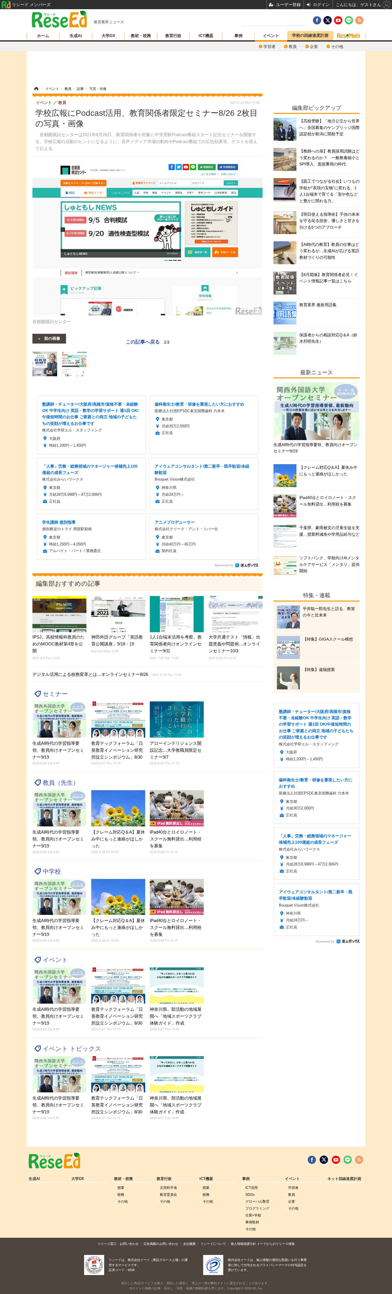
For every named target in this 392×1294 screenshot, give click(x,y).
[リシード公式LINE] (347, 1160)
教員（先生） (61, 782)
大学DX (108, 35)
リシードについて (213, 1243)
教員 (293, 46)
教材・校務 (141, 35)
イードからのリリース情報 (276, 1243)
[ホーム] (36, 89)
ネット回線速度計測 (344, 1179)
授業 (120, 1188)
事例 (238, 35)
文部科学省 (168, 1188)
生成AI (76, 35)
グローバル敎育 (257, 1201)
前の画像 (52, 338)
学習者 (269, 46)
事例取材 (252, 1222)
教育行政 (173, 35)
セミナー (55, 694)
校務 (120, 1195)
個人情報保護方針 (243, 1243)
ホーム (43, 35)
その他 (337, 46)
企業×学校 (253, 1215)
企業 (314, 46)
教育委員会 (168, 1195)
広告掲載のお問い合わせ (160, 1243)
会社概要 (189, 1243)
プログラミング (257, 1208)
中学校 (52, 871)
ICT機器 (206, 35)
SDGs (250, 1195)
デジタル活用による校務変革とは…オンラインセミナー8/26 (107, 674)
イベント (271, 35)
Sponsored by (223, 565)
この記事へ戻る (148, 341)
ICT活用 (251, 1188)
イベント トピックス (72, 1048)
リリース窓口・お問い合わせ (118, 1243)
